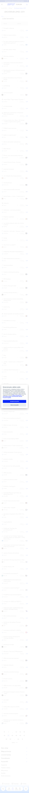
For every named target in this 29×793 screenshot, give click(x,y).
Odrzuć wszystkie (14, 404)
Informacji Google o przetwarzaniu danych (12, 396)
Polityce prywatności (16, 395)
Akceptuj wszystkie (14, 401)
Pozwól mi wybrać (7, 397)
